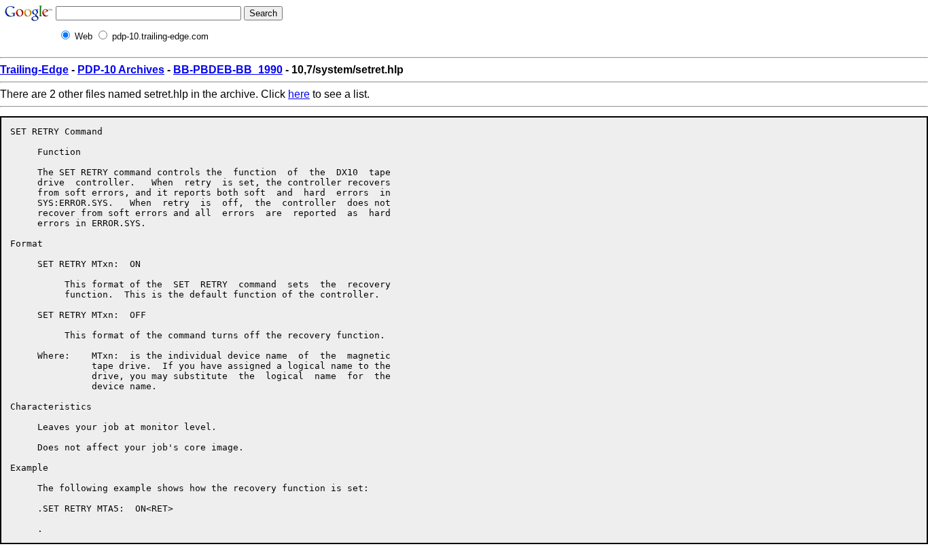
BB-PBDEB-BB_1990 (228, 69)
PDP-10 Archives (120, 69)
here (299, 94)
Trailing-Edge (34, 69)
